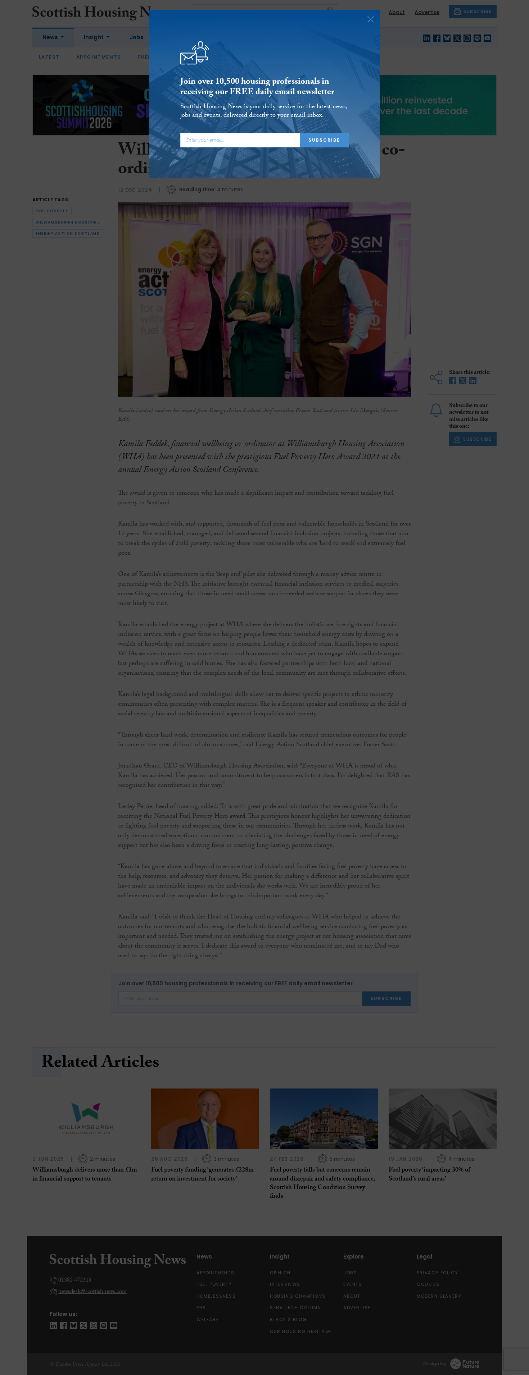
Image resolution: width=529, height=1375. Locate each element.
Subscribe (324, 140)
